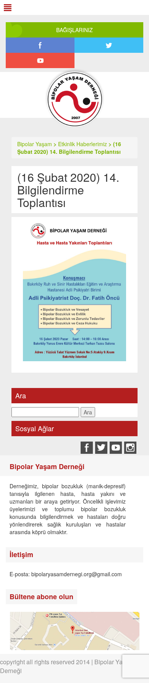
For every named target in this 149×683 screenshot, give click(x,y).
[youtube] (40, 60)
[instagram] (130, 448)
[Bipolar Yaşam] (75, 105)
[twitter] (108, 45)
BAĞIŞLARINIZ (74, 30)
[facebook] (40, 45)
